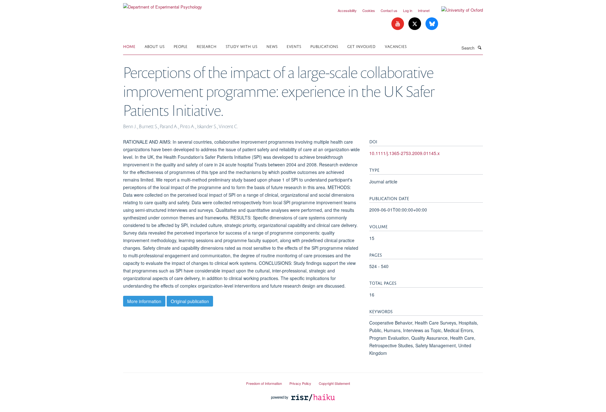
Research (207, 46)
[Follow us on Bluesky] (431, 24)
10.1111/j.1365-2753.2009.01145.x (404, 153)
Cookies (368, 10)
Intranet (424, 10)
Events (294, 46)
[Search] (479, 47)
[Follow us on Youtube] (398, 24)
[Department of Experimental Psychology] (162, 5)
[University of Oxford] (457, 10)
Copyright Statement (334, 383)
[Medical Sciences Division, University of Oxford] (180, 380)
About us (154, 46)
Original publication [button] (190, 301)
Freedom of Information (264, 383)
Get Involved (361, 46)
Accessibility (347, 10)
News (271, 46)
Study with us (241, 46)
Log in (407, 10)
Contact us (389, 10)
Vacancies (396, 46)
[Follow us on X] (415, 24)
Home (129, 46)
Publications (324, 46)
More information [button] (144, 301)
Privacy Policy (300, 383)
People (180, 46)
